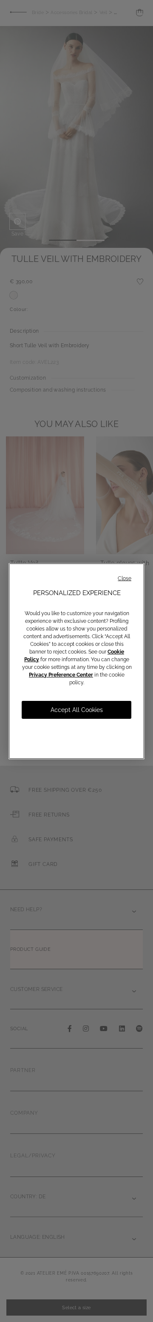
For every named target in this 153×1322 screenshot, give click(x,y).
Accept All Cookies (77, 709)
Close (124, 578)
